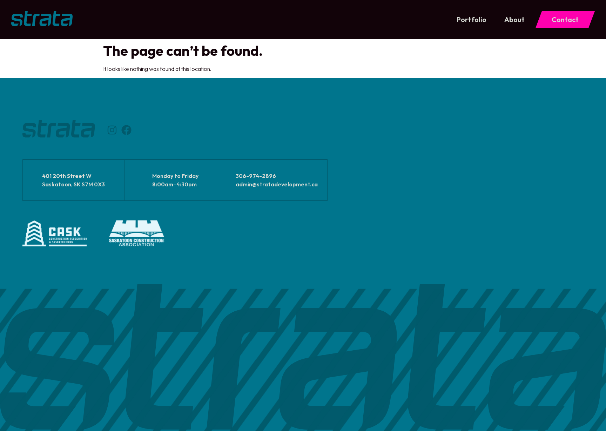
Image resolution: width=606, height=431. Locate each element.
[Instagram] (112, 130)
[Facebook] (126, 130)
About (514, 19)
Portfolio (471, 19)
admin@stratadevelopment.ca (277, 184)
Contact (565, 19)
